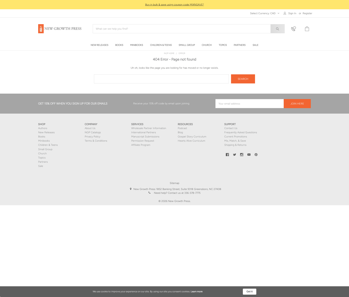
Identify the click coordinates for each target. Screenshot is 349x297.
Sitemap (174, 183)
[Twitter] (235, 155)
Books (41, 136)
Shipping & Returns (235, 145)
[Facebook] (227, 155)
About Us (90, 128)
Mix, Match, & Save (235, 140)
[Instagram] (242, 155)
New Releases (46, 132)
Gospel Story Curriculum (192, 136)
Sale (40, 166)
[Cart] (306, 29)
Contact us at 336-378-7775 (183, 192)
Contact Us (230, 128)
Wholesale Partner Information (148, 128)
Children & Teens (48, 145)
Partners (43, 161)
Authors (42, 128)
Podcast (182, 128)
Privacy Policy (92, 136)
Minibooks (44, 140)
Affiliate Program (140, 145)
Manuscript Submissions (145, 136)
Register (307, 13)
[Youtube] (249, 155)
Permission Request (142, 140)
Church (42, 153)
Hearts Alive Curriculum (191, 140)
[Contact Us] (295, 29)
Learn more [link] (196, 291)
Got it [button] (249, 291)
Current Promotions (235, 136)
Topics (42, 157)
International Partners (143, 132)
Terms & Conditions (96, 140)
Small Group (45, 149)
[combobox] (189, 28)
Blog (180, 132)
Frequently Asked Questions (240, 132)
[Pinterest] (256, 155)
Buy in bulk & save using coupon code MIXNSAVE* (174, 4)
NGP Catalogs (93, 132)
